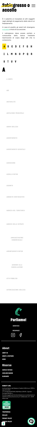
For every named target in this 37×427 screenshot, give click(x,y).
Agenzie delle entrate (15, 224)
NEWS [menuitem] (4, 359)
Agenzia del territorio (16, 210)
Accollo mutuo (12, 174)
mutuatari (5, 29)
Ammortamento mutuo (15, 251)
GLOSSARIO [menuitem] (5, 376)
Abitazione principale (15, 113)
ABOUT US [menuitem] (5, 353)
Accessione (11, 163)
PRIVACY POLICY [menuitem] (7, 418)
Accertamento (12, 138)
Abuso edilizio (12, 127)
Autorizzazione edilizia (16, 290)
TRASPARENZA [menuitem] (6, 412)
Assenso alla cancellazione (17, 266)
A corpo (10, 79)
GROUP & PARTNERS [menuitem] (8, 356)
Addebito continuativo (15, 197)
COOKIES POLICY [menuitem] (7, 421)
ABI (8, 90)
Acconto (10, 186)
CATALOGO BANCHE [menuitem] (7, 373)
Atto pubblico (12, 278)
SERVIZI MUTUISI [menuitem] (7, 370)
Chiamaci (16, 330)
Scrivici (16, 326)
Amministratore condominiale (17, 239)
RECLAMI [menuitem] (4, 415)
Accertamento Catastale (16, 149)
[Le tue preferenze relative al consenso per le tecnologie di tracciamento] (3, 423)
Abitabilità (11, 102)
